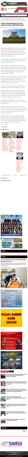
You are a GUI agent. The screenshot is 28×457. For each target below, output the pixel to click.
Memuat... (3, 253)
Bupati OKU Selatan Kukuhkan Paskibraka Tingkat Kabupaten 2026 (15, 420)
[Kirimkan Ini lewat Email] (2, 126)
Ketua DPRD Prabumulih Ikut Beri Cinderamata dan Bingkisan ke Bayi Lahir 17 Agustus (16, 398)
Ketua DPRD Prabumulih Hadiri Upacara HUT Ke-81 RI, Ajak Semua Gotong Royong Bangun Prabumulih (16, 383)
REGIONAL (13, 18)
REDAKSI (14, 453)
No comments (19, 27)
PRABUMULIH (7, 18)
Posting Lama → (23, 175)
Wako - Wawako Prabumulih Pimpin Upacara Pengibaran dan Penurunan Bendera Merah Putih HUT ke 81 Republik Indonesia (16, 390)
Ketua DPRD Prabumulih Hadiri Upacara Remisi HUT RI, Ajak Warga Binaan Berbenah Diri (16, 413)
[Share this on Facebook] (4, 124)
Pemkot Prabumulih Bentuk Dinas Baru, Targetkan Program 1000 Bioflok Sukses (12, 24)
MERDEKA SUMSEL (19, 456)
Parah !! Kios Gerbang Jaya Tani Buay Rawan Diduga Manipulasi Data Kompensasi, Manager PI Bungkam (16, 375)
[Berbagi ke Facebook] (6, 126)
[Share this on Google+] (7, 124)
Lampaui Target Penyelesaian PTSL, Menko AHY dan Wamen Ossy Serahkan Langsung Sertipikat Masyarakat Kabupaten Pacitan (19, 145)
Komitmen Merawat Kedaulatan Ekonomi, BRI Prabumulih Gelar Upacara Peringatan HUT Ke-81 (16, 405)
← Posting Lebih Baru (5, 175)
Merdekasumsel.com (11, 48)
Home (2, 18)
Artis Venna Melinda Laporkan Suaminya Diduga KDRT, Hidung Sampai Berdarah (13, 260)
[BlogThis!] (3, 126)
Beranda (15, 175)
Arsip (11, 371)
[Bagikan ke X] (5, 126)
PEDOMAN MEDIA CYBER (14, 454)
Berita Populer (5, 371)
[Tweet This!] (5, 124)
